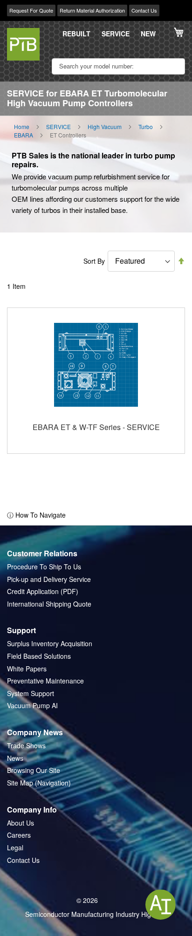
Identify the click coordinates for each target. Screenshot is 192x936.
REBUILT (76, 33)
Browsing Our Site (33, 770)
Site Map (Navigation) (39, 783)
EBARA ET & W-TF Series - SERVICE (96, 427)
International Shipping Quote (49, 604)
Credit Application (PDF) (42, 591)
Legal (15, 847)
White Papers (27, 668)
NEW (148, 33)
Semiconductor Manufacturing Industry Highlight (96, 914)
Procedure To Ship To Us (44, 566)
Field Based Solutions (39, 656)
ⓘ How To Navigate (36, 514)
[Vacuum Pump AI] (160, 904)
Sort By (94, 261)
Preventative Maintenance (45, 680)
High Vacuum (105, 126)
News (15, 758)
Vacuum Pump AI (32, 705)
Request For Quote (31, 10)
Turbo (145, 126)
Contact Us (144, 10)
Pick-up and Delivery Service (49, 579)
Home (21, 126)
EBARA (23, 135)
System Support (30, 693)
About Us (20, 823)
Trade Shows (26, 745)
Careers (19, 835)
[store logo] (23, 44)
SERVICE (116, 33)
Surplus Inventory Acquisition (49, 643)
